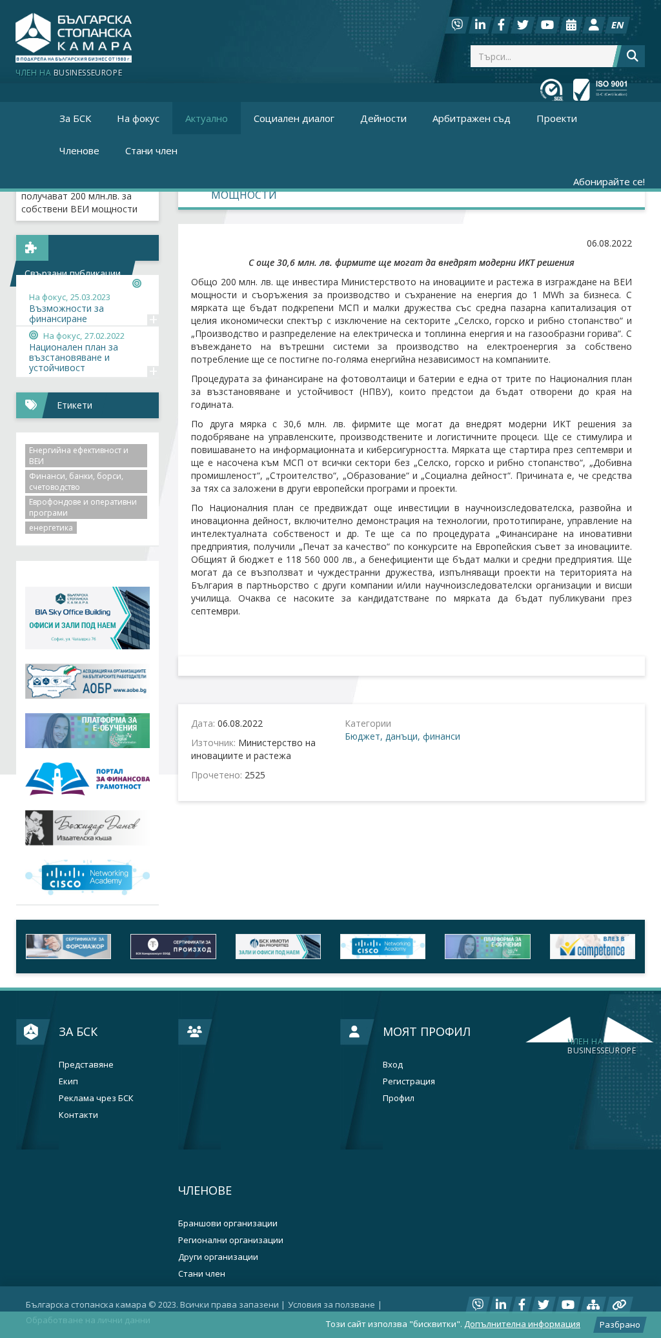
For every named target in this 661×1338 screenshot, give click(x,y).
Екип (68, 1081)
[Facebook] (501, 25)
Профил (398, 1098)
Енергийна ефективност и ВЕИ (78, 456)
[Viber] (457, 25)
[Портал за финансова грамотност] (87, 779)
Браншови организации (228, 1223)
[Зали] (571, 25)
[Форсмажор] (68, 946)
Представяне (86, 1064)
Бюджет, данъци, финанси (402, 736)
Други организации (218, 1257)
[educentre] (87, 877)
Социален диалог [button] (294, 118)
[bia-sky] (87, 618)
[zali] (278, 946)
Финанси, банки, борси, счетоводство (76, 481)
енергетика (51, 527)
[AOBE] (87, 681)
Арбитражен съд (471, 118)
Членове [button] (79, 150)
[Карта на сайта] (593, 1305)
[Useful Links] (619, 1305)
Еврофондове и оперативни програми (83, 507)
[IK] (87, 828)
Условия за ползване (331, 1304)
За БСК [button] (75, 118)
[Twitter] (523, 25)
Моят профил (427, 1031)
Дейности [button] (383, 118)
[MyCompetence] (592, 946)
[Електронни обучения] (87, 731)
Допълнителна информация (522, 1324)
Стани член (151, 150)
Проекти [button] (556, 118)
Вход (393, 1064)
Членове (205, 1190)
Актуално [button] (206, 118)
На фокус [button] (138, 118)
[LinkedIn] (480, 25)
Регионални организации (230, 1240)
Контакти (78, 1115)
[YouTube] (547, 25)
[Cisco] (382, 946)
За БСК (78, 1031)
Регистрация (409, 1081)
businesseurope (601, 1046)
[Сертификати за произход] (173, 946)
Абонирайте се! (609, 181)
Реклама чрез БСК (96, 1098)
